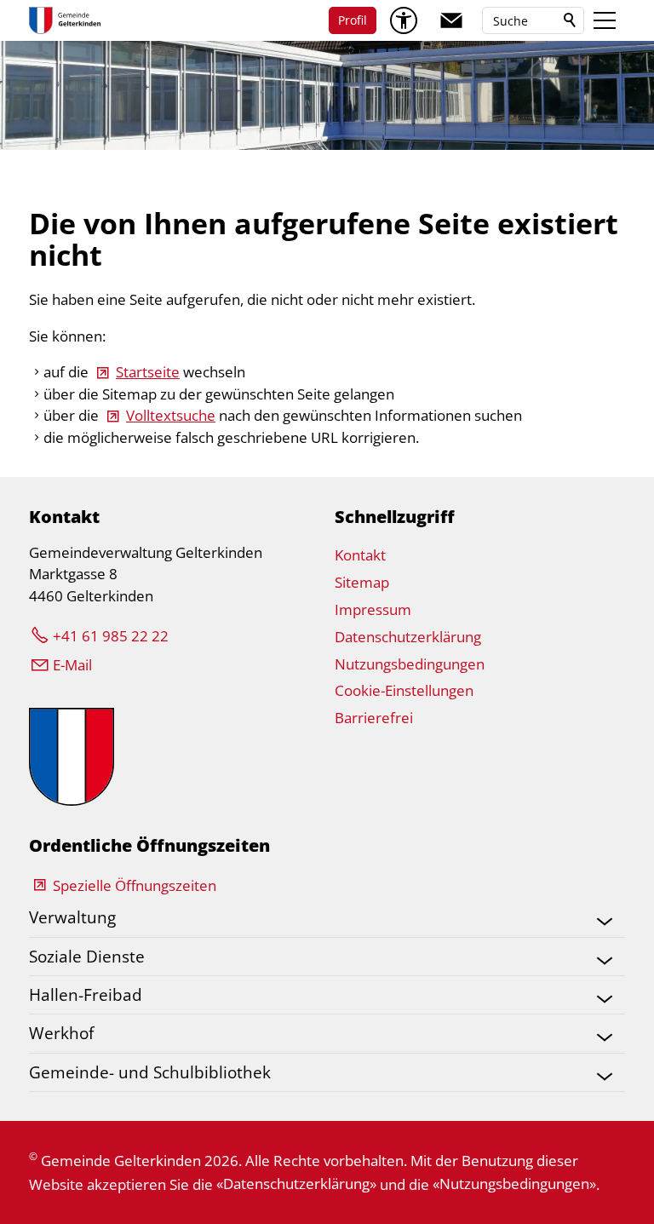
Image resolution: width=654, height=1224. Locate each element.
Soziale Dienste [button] (87, 956)
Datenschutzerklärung (408, 636)
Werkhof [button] (61, 1032)
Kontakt (360, 555)
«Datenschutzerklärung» (296, 1183)
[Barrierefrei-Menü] (403, 20)
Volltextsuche (170, 415)
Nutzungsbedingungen (410, 664)
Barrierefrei (374, 717)
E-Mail (72, 665)
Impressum (373, 609)
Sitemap (362, 582)
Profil (352, 20)
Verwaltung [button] (72, 917)
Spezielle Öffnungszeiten (134, 885)
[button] (451, 20)
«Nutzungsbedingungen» (514, 1183)
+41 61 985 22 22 (111, 636)
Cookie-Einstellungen (404, 690)
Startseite (148, 372)
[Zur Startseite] (64, 20)
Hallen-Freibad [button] (85, 994)
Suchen (570, 20)
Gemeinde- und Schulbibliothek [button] (150, 1072)
